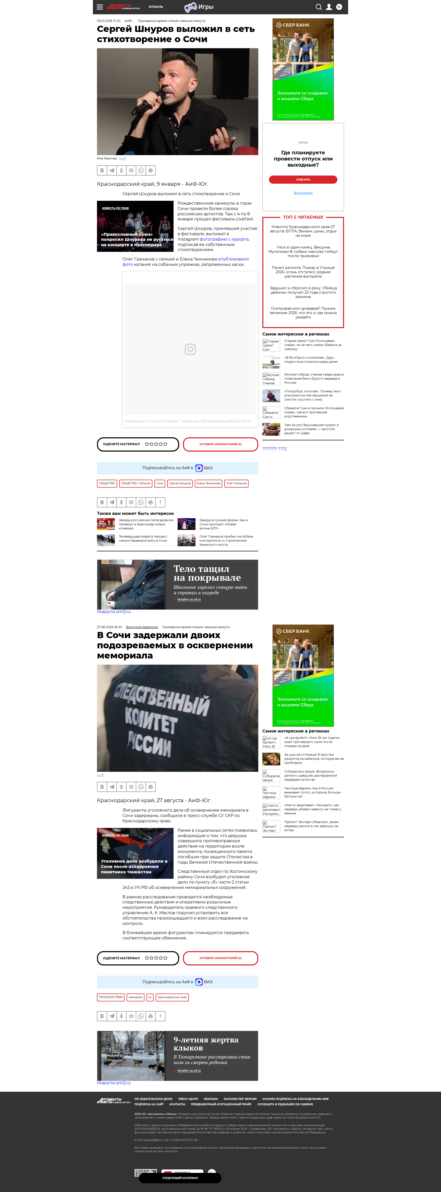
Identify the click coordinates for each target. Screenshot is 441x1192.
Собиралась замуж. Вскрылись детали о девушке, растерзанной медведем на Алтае (310, 775)
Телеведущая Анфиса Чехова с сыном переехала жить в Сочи (143, 538)
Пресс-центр (188, 1099)
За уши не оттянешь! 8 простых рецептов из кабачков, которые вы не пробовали (314, 759)
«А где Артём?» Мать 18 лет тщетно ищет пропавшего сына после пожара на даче (312, 742)
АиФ (122, 158)
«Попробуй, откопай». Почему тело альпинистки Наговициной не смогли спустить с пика (312, 395)
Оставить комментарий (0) (221, 444)
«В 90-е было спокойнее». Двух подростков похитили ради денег (311, 360)
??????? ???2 (274, 448)
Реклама (211, 1099)
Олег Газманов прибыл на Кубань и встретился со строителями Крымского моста (226, 541)
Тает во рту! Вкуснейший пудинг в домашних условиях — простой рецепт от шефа (311, 429)
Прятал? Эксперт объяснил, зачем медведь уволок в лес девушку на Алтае (311, 826)
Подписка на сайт (149, 1104)
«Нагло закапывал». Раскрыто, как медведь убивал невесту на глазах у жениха (312, 809)
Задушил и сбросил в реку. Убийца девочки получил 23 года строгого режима (303, 292)
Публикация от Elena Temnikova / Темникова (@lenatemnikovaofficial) (182, 421)
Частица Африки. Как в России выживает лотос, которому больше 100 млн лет (312, 792)
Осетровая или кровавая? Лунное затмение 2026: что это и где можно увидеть (303, 312)
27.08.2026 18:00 (109, 627)
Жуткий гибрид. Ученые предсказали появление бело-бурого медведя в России (314, 378)
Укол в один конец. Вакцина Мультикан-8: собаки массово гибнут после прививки (303, 251)
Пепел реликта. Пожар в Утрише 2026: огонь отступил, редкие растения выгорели (303, 272)
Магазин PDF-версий (240, 1099)
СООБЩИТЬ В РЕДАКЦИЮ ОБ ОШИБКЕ (285, 1104)
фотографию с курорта (224, 239)
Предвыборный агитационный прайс (221, 1104)
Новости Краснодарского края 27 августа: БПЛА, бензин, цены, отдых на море (303, 231)
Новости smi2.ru (114, 611)
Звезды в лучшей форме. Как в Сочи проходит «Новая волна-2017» (224, 524)
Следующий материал (180, 1178)
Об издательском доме (153, 1099)
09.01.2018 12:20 (108, 21)
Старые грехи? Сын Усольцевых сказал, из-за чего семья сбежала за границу (312, 345)
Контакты (177, 1104)
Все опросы (303, 192)
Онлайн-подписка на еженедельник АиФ (295, 1099)
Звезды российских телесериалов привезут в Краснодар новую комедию (146, 524)
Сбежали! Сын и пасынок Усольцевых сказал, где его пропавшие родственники (314, 412)
